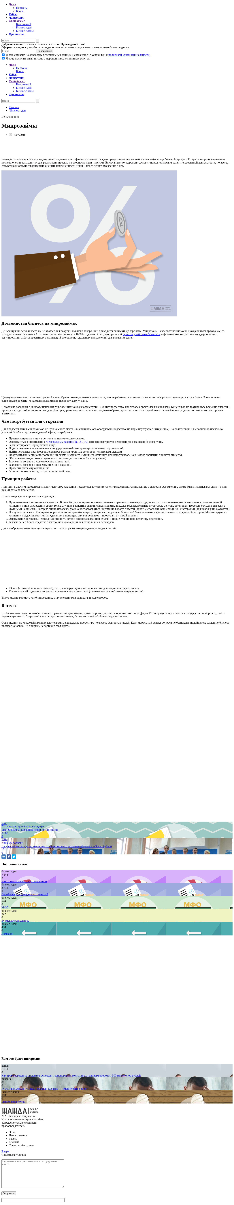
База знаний (23, 24)
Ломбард (6, 933)
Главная (14, 107)
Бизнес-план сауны (13, 1101)
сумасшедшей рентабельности (141, 334)
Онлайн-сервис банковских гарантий (24, 894)
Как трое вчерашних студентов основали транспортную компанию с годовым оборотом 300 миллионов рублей (71, 1075)
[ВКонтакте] (3, 856)
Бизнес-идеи (24, 27)
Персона (21, 68)
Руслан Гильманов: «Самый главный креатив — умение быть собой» (44, 1088)
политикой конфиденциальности (129, 54)
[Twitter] (14, 856)
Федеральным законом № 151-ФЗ (67, 441)
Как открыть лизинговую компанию (24, 881)
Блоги (20, 11)
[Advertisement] (111, 147)
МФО (5, 907)
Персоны (21, 7)
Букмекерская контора (15, 920)
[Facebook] (9, 856)
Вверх (5, 1151)
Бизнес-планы (25, 30)
